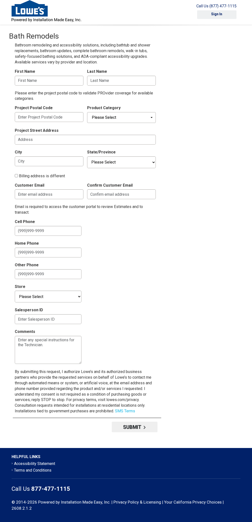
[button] (121, 117)
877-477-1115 (50, 488)
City (18, 152)
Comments (25, 331)
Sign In (216, 14)
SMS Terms (125, 411)
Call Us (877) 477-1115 (216, 6)
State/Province (101, 152)
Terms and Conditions (32, 470)
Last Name (97, 71)
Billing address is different (42, 176)
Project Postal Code (34, 107)
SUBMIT (132, 427)
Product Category (104, 107)
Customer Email (29, 185)
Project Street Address (37, 130)
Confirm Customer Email (110, 185)
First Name (25, 71)
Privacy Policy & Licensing (137, 502)
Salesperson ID (29, 310)
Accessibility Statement (34, 463)
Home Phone (27, 243)
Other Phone (27, 265)
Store (20, 286)
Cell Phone (25, 221)
